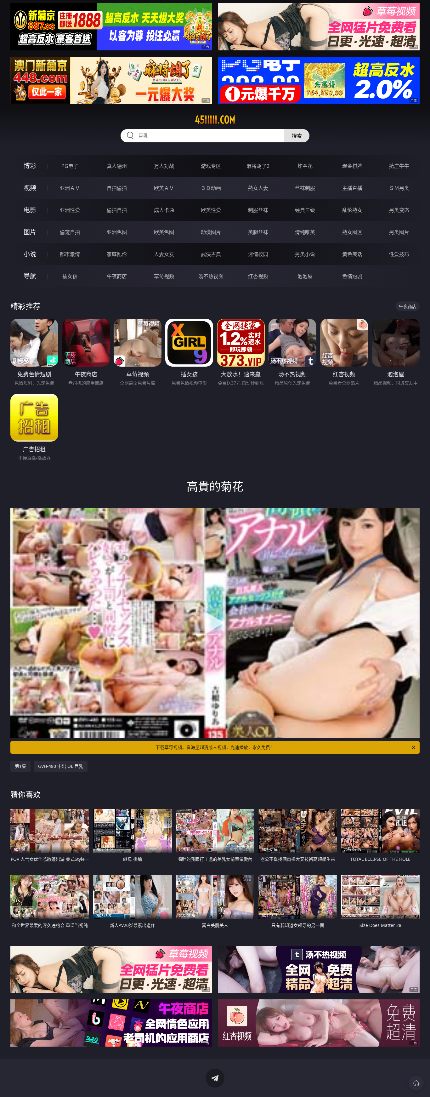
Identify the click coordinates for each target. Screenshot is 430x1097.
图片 (30, 232)
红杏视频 (258, 276)
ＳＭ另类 (399, 188)
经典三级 (305, 210)
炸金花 (305, 166)
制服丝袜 (258, 210)
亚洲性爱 (70, 210)
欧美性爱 (211, 210)
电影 (30, 210)
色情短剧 (352, 276)
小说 (30, 254)
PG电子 (69, 166)
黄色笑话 (352, 254)
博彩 (30, 166)
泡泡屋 (305, 276)
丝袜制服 (305, 188)
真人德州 (117, 166)
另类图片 (399, 232)
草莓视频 (164, 276)
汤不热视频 (210, 276)
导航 (30, 276)
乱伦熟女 (352, 210)
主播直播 (352, 188)
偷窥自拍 (70, 232)
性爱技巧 (399, 254)
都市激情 (70, 254)
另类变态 (399, 210)
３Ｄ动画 (211, 188)
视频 (30, 188)
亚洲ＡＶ (70, 188)
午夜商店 (117, 276)
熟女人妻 (258, 188)
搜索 (297, 135)
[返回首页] (416, 1083)
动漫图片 (211, 232)
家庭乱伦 (117, 254)
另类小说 (305, 254)
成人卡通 (164, 210)
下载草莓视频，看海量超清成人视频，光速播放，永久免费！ (215, 747)
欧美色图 (164, 232)
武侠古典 (211, 254)
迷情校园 (258, 254)
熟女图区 (352, 232)
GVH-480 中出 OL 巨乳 (60, 766)
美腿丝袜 (258, 232)
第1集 (20, 766)
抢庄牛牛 (399, 166)
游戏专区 (211, 166)
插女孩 (69, 276)
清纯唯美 (305, 232)
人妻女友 (164, 254)
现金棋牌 (352, 166)
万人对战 (164, 166)
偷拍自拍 (117, 210)
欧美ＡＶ (164, 188)
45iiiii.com (215, 119)
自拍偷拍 (117, 188)
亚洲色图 (117, 232)
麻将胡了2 (257, 166)
